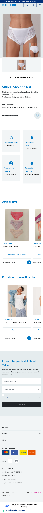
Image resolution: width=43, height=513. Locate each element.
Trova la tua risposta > (32, 176)
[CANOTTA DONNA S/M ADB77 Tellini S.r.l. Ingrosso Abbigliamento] (17, 301)
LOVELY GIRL (7, 244)
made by (29, 492)
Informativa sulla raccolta (14, 510)
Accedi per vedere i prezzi (17, 254)
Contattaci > (11, 145)
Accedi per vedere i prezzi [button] (21, 77)
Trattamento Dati (8, 492)
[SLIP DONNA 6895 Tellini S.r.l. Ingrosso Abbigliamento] (17, 225)
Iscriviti (22, 404)
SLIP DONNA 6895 (10, 247)
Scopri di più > (31, 148)
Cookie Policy (6, 495)
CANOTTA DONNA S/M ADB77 (15, 322)
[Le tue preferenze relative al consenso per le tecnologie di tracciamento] (4, 511)
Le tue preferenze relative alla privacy (24, 506)
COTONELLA (7, 319)
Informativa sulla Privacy (23, 395)
